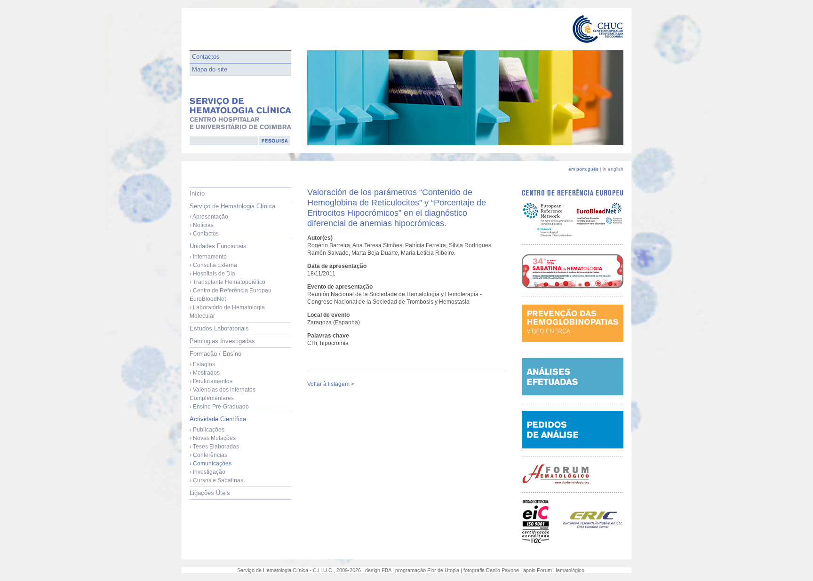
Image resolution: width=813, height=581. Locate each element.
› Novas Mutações (213, 438)
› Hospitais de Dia (212, 273)
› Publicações (207, 429)
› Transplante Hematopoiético (227, 282)
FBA (386, 570)
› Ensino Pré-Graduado (219, 406)
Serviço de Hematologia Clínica (232, 220)
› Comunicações (210, 463)
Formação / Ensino (222, 380)
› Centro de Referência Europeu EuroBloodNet (230, 294)
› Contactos (204, 233)
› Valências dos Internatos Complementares (222, 393)
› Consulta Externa (213, 265)
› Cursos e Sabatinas (216, 480)
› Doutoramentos (211, 381)
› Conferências (208, 455)
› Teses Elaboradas (214, 446)
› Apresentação (209, 216)
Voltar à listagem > (330, 384)
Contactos (206, 56)
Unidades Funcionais (230, 281)
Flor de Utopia (443, 570)
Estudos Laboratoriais (219, 328)
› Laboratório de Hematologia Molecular (227, 311)
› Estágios (202, 364)
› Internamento (208, 256)
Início (197, 193)
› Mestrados (205, 372)
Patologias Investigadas (222, 341)
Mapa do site (209, 69)
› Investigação (207, 472)
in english (613, 169)
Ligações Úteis (210, 492)
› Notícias (202, 225)
